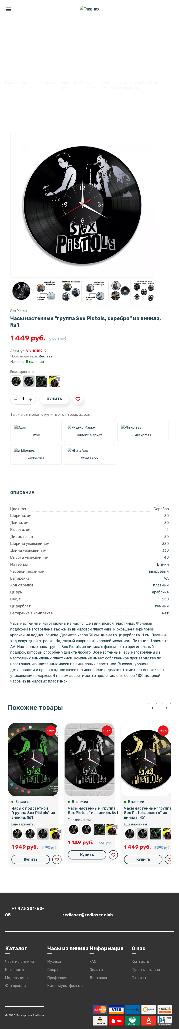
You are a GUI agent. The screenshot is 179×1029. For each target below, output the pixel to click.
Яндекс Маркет (89, 435)
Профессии (57, 978)
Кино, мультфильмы (65, 986)
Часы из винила (19, 961)
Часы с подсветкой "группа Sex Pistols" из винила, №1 (41, 381)
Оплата (96, 969)
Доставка (98, 978)
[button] (152, 707)
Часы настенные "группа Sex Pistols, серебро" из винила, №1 (30, 833)
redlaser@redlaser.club (87, 915)
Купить (54, 399)
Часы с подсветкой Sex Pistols (54, 381)
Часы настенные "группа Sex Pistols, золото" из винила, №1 (16, 381)
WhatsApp (89, 458)
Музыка (51, 83)
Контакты (141, 961)
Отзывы (139, 978)
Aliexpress (143, 435)
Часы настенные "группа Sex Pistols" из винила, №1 (28, 381)
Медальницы (16, 978)
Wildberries (36, 458)
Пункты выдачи (146, 969)
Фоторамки (15, 986)
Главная (11, 83)
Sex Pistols (18, 311)
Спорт (53, 969)
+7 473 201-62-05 (24, 912)
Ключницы (14, 969)
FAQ (93, 961)
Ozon (36, 435)
